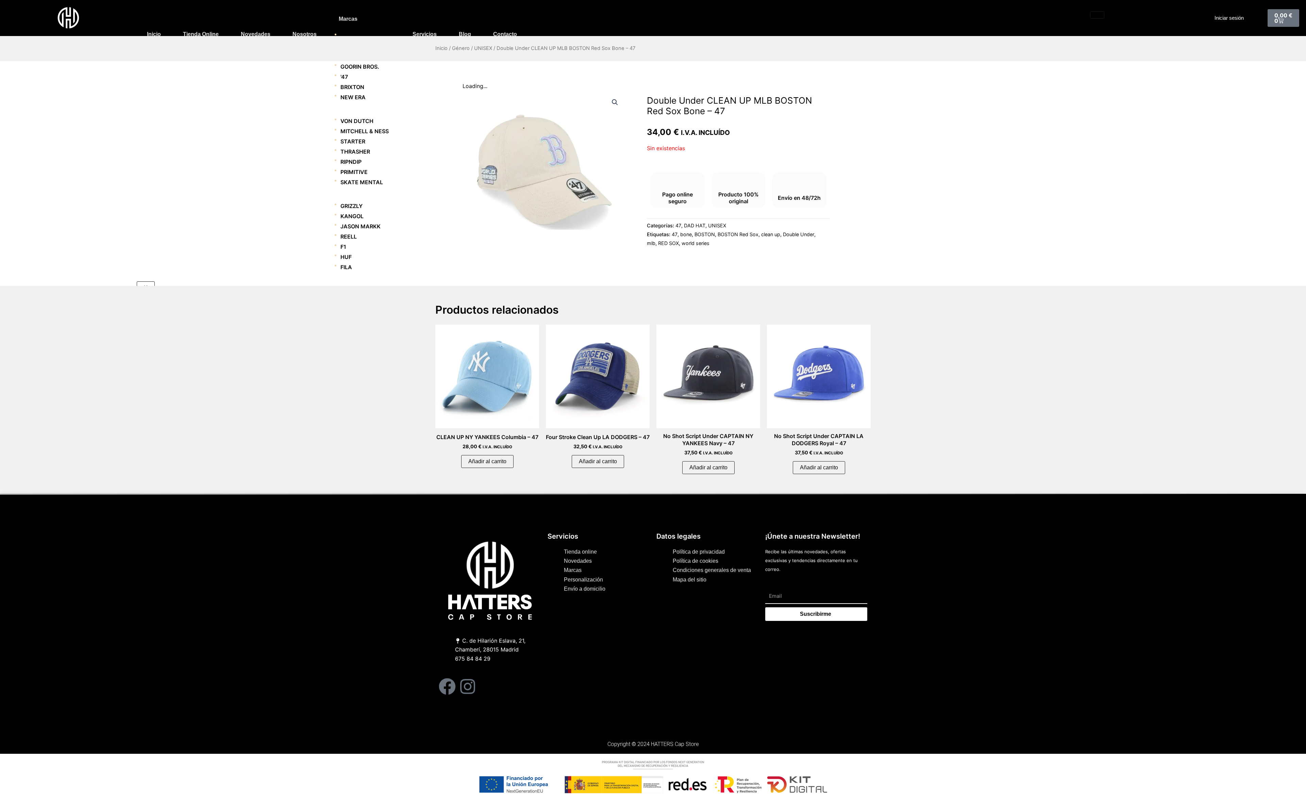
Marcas (348, 19)
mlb (651, 243)
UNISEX (483, 48)
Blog (465, 34)
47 (678, 225)
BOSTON (704, 234)
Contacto (505, 34)
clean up (770, 234)
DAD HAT (694, 225)
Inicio (154, 34)
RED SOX (668, 243)
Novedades (255, 34)
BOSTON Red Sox (738, 234)
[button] (615, 102)
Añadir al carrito (487, 461)
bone (686, 234)
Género (461, 48)
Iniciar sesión (1229, 18)
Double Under (798, 234)
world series (695, 243)
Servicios (425, 34)
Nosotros (304, 34)
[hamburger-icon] (1097, 15)
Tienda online (201, 34)
